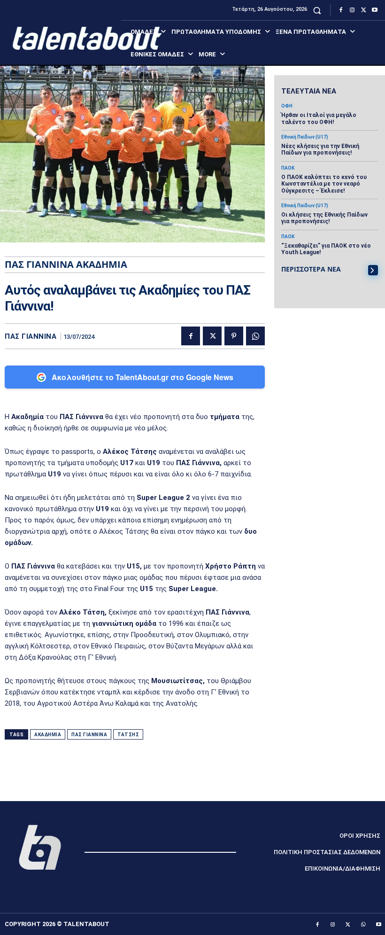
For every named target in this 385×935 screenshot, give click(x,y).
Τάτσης (128, 734)
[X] (363, 10)
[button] (317, 10)
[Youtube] (374, 10)
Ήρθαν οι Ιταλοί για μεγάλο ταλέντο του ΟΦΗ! (318, 118)
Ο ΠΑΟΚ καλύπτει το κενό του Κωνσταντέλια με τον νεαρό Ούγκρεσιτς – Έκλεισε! (324, 184)
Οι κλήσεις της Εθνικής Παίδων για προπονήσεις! (324, 218)
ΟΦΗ (287, 106)
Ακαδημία (47, 734)
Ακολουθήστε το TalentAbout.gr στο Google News (142, 377)
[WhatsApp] (255, 336)
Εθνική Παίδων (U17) (304, 137)
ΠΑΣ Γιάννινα (30, 336)
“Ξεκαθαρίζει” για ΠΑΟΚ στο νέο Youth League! (326, 249)
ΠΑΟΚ (287, 168)
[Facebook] (340, 10)
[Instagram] (352, 10)
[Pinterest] (233, 336)
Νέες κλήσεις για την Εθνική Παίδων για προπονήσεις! (320, 149)
